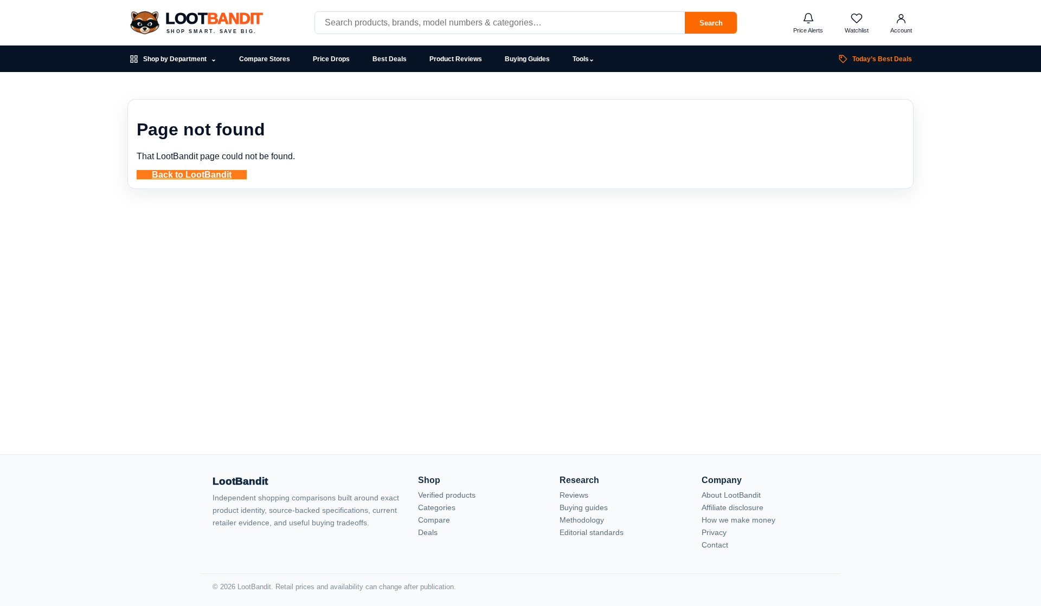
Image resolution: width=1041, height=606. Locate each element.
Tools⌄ (583, 59)
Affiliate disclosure (732, 507)
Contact (715, 544)
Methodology (582, 520)
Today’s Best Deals (882, 59)
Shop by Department (179, 59)
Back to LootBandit (192, 174)
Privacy (714, 532)
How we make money (738, 520)
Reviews (574, 495)
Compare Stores (264, 59)
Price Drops (331, 59)
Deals (428, 532)
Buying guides (584, 507)
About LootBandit (731, 495)
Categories (436, 507)
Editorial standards (592, 532)
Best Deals (389, 59)
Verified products (446, 495)
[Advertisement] (520, 297)
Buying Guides (527, 59)
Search (711, 23)
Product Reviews (455, 59)
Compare (434, 520)
